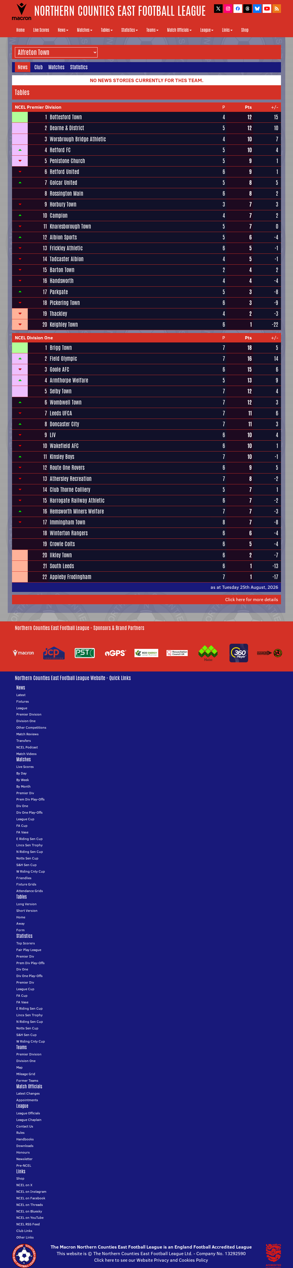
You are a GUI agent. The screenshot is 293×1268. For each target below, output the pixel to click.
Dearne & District (67, 128)
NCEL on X (24, 1184)
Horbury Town (63, 204)
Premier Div (25, 792)
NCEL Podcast (27, 747)
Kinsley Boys (62, 457)
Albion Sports (63, 237)
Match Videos (26, 753)
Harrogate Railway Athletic (77, 500)
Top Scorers (25, 943)
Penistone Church (67, 161)
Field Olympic (63, 358)
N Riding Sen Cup (29, 851)
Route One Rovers (67, 467)
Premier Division (28, 714)
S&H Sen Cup (26, 864)
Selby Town (61, 391)
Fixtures (22, 701)
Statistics (128, 30)
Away (20, 923)
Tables (105, 30)
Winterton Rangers (69, 533)
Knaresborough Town (70, 226)
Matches (83, 30)
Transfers (23, 740)
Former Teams (27, 1080)
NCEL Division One (34, 337)
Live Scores (41, 30)
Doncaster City (64, 424)
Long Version (26, 904)
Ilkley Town (61, 555)
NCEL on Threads (29, 1204)
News (62, 30)
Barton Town (62, 270)
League (205, 30)
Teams (151, 30)
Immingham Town (67, 522)
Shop (244, 30)
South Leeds (62, 566)
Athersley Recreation (71, 479)
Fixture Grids (26, 884)
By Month (23, 786)
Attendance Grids (29, 890)
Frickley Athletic (66, 248)
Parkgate (59, 292)
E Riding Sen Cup (29, 838)
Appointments (27, 1099)
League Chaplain (28, 1119)
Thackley (58, 314)
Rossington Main (66, 193)
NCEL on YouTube (29, 1217)
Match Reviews (27, 734)
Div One (22, 805)
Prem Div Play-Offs (30, 799)
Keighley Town (64, 324)
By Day (21, 773)
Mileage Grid (25, 1073)
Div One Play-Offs (29, 812)
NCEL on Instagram (31, 1191)
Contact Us (24, 1126)
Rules (20, 1132)
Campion (59, 215)
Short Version (26, 910)
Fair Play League (28, 949)
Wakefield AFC (64, 446)
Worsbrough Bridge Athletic (78, 139)
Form (20, 930)
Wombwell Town (66, 402)
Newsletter (24, 1158)
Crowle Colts (62, 544)
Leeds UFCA (61, 413)
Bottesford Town (66, 117)
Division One (25, 720)
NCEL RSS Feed (28, 1224)
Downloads (24, 1145)
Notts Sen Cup (27, 858)
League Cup (25, 819)
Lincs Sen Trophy (29, 845)
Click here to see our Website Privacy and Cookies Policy (151, 1260)
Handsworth (62, 281)
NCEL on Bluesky (29, 1211)
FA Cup (21, 825)
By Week (22, 779)
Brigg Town (61, 348)
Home (20, 30)
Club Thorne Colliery (70, 490)
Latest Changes (28, 1093)
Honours (23, 1152)
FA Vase (22, 832)
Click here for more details (251, 599)
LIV (53, 435)
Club (38, 67)
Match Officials (178, 30)
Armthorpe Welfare (69, 380)
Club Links (24, 1230)
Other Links (25, 1237)
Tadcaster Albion (67, 259)
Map (19, 1067)
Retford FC (60, 150)
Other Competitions (31, 727)
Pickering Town (65, 303)
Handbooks (25, 1139)
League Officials (28, 1113)
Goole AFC (59, 369)
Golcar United (63, 183)
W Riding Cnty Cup (30, 871)
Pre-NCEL (23, 1165)
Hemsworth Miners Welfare (77, 511)
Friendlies (23, 877)
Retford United (64, 172)
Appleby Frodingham (70, 577)
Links (226, 30)
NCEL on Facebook (30, 1198)
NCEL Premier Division (38, 107)
